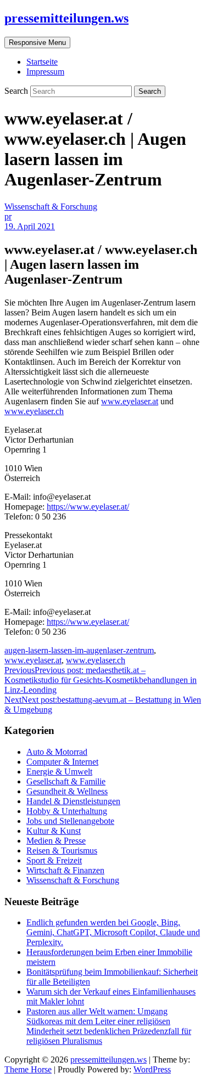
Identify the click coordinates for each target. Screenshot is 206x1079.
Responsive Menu (37, 42)
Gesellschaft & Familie (65, 781)
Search (17, 90)
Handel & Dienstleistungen (73, 801)
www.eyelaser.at (129, 401)
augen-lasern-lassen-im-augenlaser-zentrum (79, 650)
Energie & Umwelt (59, 771)
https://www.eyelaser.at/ (88, 506)
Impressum (45, 71)
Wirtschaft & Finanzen (65, 870)
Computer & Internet (62, 761)
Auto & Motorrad (56, 751)
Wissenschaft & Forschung (50, 206)
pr (8, 216)
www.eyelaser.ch (34, 411)
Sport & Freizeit (54, 860)
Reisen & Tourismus (61, 850)
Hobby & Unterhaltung (66, 811)
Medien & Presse (56, 840)
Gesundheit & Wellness (67, 791)
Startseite (42, 61)
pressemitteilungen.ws (66, 18)
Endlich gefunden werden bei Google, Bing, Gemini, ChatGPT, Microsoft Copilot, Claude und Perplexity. (113, 932)
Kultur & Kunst (53, 830)
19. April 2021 (29, 226)
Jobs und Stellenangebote (70, 821)
